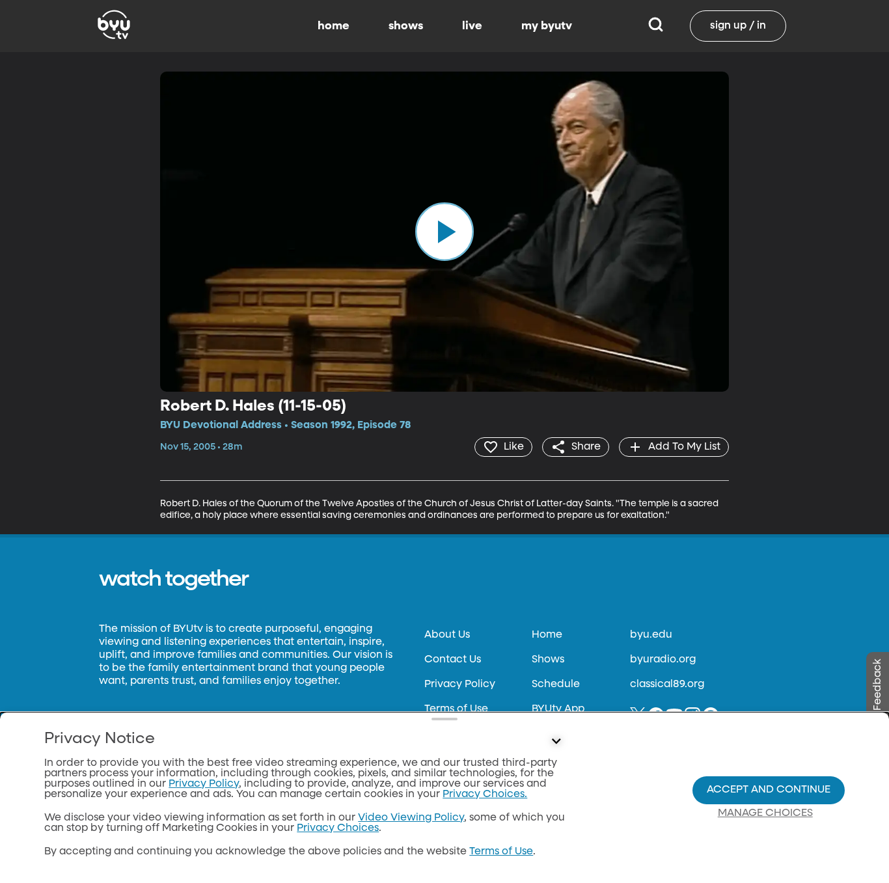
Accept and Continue (768, 790)
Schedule (556, 684)
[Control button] (556, 742)
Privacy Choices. (485, 794)
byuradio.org (663, 660)
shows (406, 26)
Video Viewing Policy (411, 818)
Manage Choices (765, 813)
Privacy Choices (338, 828)
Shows (548, 660)
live (472, 26)
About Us (447, 635)
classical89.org (667, 684)
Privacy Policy (459, 684)
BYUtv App (558, 709)
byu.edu (651, 635)
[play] (444, 231)
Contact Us (452, 660)
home (333, 26)
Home (547, 635)
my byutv (546, 26)
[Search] (655, 26)
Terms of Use (456, 709)
